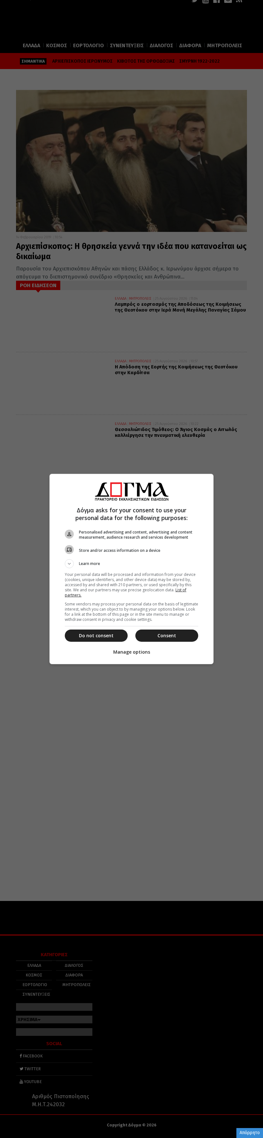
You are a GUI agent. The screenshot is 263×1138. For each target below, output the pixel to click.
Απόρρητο (250, 1132)
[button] (131, 563)
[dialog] (131, 569)
